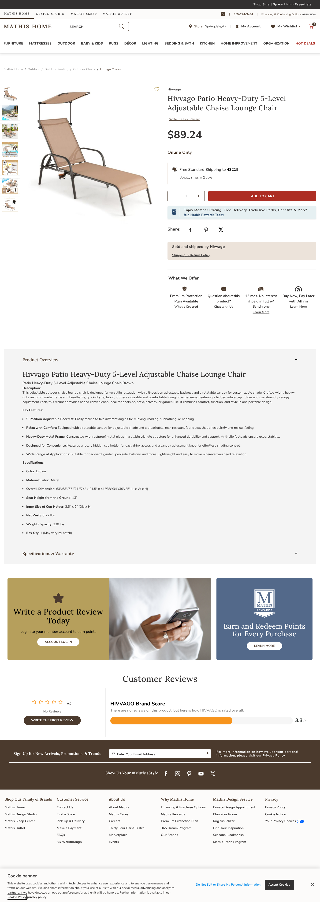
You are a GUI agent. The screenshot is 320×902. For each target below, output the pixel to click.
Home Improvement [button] (239, 43)
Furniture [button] (13, 43)
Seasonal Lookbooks (228, 835)
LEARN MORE (264, 646)
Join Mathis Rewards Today (204, 215)
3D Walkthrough (69, 842)
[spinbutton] (186, 196)
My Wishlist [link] (287, 26)
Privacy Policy (274, 755)
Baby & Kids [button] (92, 43)
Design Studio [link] (50, 14)
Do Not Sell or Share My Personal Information (228, 885)
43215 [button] (233, 169)
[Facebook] (166, 774)
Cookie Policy (16, 897)
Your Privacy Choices (280, 821)
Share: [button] (174, 229)
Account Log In (58, 642)
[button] (248, 26)
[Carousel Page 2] (10, 113)
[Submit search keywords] (121, 26)
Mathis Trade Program (229, 842)
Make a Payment (69, 828)
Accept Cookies (279, 885)
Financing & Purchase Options (183, 807)
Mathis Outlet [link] (117, 14)
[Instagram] (177, 774)
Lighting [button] (150, 43)
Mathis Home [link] (17, 13)
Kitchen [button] (207, 43)
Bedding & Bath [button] (179, 43)
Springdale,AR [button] (216, 26)
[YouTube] (201, 774)
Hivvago (217, 246)
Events (114, 842)
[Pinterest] (189, 774)
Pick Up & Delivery (71, 821)
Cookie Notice (275, 814)
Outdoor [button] (66, 43)
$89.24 (184, 135)
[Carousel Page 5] (10, 167)
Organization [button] (276, 43)
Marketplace (118, 835)
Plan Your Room (225, 814)
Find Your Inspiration (228, 828)
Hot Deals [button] (305, 43)
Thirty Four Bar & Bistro (126, 828)
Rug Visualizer (223, 821)
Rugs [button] (114, 43)
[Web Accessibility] (223, 14)
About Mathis (119, 807)
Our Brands (169, 835)
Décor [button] (130, 43)
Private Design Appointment (234, 807)
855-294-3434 (243, 14)
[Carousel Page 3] (10, 131)
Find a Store (66, 814)
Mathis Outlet (15, 828)
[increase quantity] (201, 196)
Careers (114, 821)
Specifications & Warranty (48, 553)
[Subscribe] (207, 753)
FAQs (61, 835)
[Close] (312, 884)
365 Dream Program (176, 828)
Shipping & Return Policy (191, 255)
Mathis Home (15, 807)
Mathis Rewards (173, 814)
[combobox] (94, 27)
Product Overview (40, 359)
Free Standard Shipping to (208, 169)
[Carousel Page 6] (10, 186)
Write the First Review (184, 119)
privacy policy (36, 897)
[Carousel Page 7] (10, 204)
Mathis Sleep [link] (84, 14)
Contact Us (65, 807)
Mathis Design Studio (21, 814)
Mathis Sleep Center (20, 821)
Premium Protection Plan (179, 821)
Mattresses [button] (40, 43)
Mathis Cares (118, 814)
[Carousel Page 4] (10, 149)
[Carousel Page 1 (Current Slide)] (10, 94)
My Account (251, 26)
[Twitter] (212, 774)
